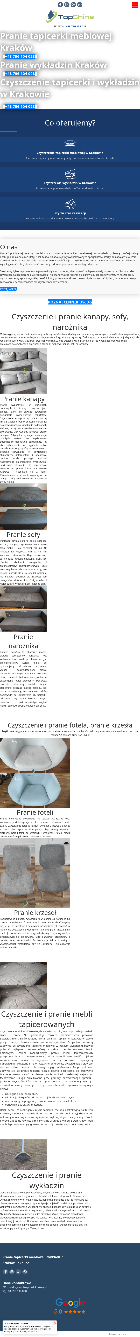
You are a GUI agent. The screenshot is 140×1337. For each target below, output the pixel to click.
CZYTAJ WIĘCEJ (8, 289)
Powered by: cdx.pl (117, 1334)
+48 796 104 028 (16, 1291)
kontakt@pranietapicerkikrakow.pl (26, 1287)
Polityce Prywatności (31, 1331)
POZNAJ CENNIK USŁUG (70, 301)
